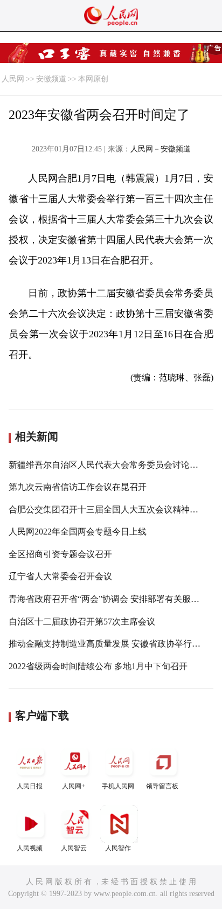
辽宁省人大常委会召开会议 (60, 576)
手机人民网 (118, 786)
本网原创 (93, 79)
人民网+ (73, 786)
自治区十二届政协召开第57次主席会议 (82, 621)
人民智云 (74, 848)
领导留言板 (162, 786)
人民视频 (30, 848)
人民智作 (118, 848)
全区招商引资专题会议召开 (60, 554)
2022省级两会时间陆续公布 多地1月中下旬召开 (98, 666)
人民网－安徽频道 (160, 149)
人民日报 (30, 786)
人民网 (13, 79)
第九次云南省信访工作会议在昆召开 (78, 486)
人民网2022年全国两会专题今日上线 (78, 531)
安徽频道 (51, 79)
